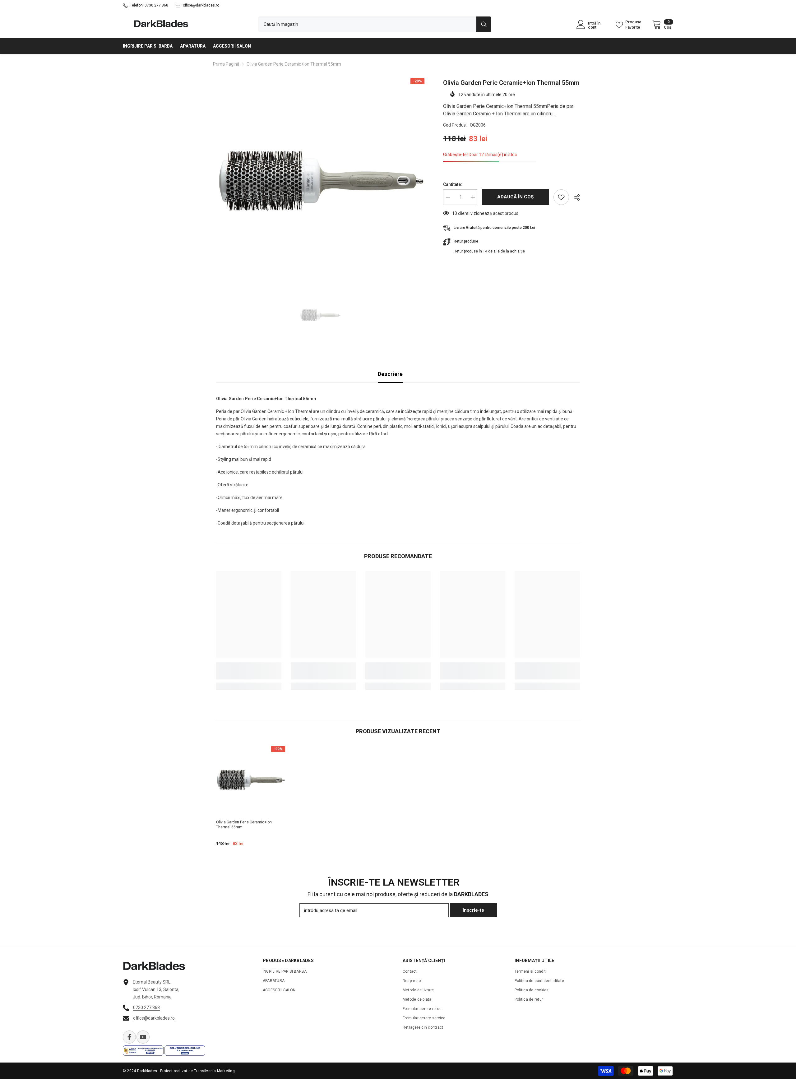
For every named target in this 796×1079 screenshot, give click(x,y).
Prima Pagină (226, 64)
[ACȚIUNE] (574, 197)
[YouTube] (143, 1037)
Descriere (390, 374)
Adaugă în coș (514, 197)
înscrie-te (473, 910)
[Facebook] (129, 1037)
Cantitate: (452, 184)
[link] (248, 670)
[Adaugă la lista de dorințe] (561, 197)
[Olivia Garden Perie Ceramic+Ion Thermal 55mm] (250, 780)
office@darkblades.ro (201, 5)
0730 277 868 (156, 5)
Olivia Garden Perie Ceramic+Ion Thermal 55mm (244, 824)
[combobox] (367, 24)
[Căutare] (374, 24)
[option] (320, 182)
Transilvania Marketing (214, 1071)
